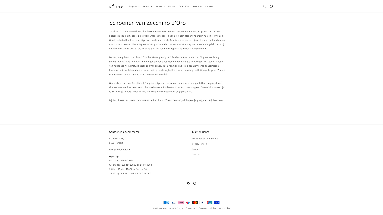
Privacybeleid (191, 208)
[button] (134, 6)
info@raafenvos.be (119, 149)
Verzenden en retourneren (205, 138)
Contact (196, 149)
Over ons (196, 154)
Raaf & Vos (163, 208)
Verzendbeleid (224, 208)
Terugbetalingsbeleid (207, 208)
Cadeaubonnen (199, 143)
